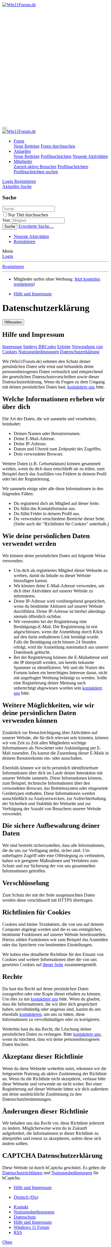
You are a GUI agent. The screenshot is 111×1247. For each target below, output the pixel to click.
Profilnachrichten (56, 156)
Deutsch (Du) (26, 1197)
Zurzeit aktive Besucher (35, 166)
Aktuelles (22, 151)
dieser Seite (53, 964)
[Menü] (4, 128)
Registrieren (24, 241)
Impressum (12, 346)
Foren (19, 141)
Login (7, 256)
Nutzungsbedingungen (38, 351)
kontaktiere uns (81, 387)
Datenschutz (25, 1217)
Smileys (30, 346)
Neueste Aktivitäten (90, 156)
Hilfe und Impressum (33, 1222)
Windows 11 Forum (31, 1227)
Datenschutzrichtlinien (22, 1172)
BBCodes (47, 346)
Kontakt (21, 1206)
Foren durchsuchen (58, 146)
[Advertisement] (55, 65)
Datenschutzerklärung (79, 351)
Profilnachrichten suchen (36, 171)
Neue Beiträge (27, 146)
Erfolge (64, 346)
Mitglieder (23, 161)
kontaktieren (30, 1014)
